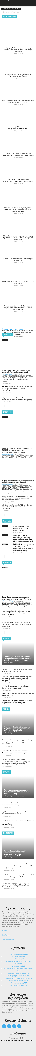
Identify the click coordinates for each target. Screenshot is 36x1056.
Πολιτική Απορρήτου (8, 939)
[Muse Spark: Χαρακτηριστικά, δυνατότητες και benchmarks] (18, 264)
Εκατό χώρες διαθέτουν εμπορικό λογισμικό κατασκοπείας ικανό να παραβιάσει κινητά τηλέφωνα (18, 49)
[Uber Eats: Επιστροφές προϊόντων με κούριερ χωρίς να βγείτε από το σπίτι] (18, 83)
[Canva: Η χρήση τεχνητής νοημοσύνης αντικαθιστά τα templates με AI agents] (18, 349)
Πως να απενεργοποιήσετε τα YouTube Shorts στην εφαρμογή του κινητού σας (17, 792)
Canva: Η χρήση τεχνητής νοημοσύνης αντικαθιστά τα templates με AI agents (15, 372)
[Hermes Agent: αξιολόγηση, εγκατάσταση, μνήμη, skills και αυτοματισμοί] (18, 110)
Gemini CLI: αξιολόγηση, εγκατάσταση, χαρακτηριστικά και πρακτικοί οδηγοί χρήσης (18, 154)
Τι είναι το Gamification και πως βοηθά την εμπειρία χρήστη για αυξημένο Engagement (17, 729)
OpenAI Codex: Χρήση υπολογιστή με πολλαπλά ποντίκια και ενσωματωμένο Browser (15, 379)
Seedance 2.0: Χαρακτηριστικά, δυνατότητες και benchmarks (18, 259)
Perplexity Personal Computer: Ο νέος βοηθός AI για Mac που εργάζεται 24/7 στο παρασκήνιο (17, 388)
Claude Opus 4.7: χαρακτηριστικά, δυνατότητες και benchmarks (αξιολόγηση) (18, 180)
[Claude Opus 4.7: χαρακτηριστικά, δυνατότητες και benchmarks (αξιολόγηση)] (18, 162)
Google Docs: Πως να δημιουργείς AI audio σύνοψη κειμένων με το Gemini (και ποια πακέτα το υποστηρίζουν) (18, 823)
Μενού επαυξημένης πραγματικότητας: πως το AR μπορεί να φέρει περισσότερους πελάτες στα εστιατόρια (17, 498)
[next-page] (6, 406)
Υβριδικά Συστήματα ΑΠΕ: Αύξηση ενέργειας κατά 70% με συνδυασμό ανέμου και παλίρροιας (17, 507)
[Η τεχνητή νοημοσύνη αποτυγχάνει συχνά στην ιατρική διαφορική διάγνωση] (18, 459)
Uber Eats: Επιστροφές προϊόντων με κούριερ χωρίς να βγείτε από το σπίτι (18, 101)
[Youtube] (19, 1026)
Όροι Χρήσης (6, 935)
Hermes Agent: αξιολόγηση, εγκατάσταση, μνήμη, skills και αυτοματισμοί (18, 128)
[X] (14, 1026)
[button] (4, 1047)
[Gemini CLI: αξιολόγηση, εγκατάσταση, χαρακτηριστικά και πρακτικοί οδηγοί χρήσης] (18, 136)
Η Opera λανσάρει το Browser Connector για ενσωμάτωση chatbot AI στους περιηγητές (17, 399)
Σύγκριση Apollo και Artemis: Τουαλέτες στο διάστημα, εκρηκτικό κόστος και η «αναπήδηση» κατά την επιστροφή (17, 450)
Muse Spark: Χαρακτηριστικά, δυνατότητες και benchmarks (18, 282)
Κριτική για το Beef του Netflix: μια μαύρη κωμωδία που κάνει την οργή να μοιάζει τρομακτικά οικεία (18, 307)
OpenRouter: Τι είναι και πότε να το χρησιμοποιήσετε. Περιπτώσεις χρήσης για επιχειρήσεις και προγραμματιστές (16, 762)
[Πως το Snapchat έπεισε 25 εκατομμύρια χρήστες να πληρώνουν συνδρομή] (18, 848)
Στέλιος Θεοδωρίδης (7, 374)
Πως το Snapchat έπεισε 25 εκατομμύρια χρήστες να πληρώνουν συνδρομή (15, 853)
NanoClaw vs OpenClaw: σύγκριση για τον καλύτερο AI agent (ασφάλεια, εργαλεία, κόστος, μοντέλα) (18, 209)
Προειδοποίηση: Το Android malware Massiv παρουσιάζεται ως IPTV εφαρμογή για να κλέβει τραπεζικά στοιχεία (17, 866)
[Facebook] (4, 1026)
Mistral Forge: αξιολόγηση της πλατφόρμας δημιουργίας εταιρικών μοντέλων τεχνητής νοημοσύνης (18, 237)
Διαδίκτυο (5, 340)
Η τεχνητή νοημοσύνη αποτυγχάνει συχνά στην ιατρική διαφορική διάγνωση (18, 481)
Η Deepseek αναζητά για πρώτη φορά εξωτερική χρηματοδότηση (18, 75)
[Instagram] (9, 1026)
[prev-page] (3, 406)
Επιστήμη (5, 417)
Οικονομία (5, 526)
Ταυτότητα (5, 931)
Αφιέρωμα (5, 567)
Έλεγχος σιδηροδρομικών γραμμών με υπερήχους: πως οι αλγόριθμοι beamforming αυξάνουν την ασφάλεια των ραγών (17, 489)
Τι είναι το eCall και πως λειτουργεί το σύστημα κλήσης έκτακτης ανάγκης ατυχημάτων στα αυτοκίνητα (17, 742)
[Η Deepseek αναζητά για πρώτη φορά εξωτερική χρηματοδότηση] (18, 57)
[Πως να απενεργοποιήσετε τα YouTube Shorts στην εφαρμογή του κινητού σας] (18, 787)
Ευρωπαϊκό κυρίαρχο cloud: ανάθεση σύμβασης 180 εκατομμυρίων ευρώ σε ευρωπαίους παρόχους (18, 332)
